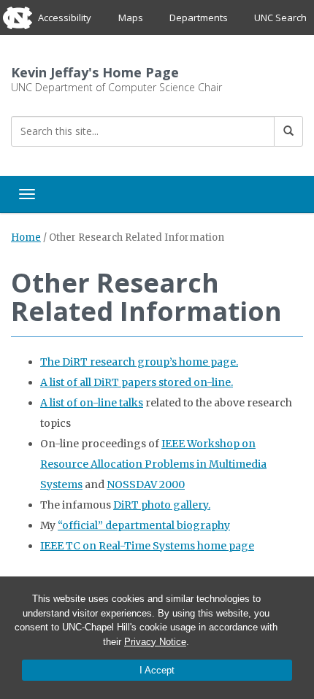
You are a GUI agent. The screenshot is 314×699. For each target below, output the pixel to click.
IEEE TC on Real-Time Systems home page (147, 545)
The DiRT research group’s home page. (139, 361)
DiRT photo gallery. (161, 504)
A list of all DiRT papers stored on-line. (136, 382)
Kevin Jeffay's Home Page (95, 72)
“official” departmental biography (144, 525)
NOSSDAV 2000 (146, 484)
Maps (130, 17)
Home (26, 237)
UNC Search (280, 17)
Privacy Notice (155, 641)
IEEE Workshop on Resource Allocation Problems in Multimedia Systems (153, 464)
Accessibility (64, 17)
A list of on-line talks (91, 402)
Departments (198, 17)
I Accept (157, 670)
